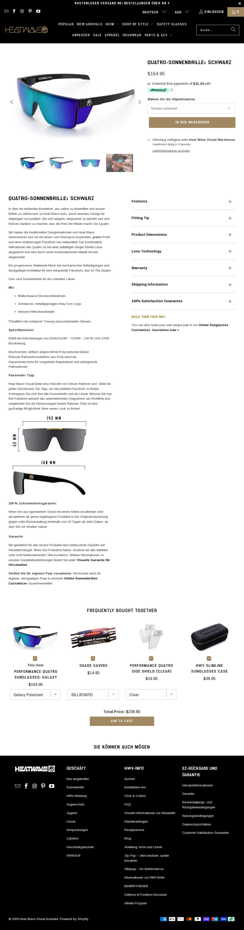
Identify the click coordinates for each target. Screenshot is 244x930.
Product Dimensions (149, 234)
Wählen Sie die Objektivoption (171, 99)
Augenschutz (75, 804)
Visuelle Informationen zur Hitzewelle (149, 813)
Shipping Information (150, 284)
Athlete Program (135, 903)
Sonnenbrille (75, 787)
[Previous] (12, 102)
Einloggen (214, 12)
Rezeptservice (134, 830)
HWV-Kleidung (76, 796)
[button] (112, 24)
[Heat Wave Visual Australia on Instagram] (22, 12)
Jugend (71, 813)
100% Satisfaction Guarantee (157, 301)
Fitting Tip (140, 218)
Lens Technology (146, 251)
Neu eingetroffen (77, 779)
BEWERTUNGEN (136, 886)
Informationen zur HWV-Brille (144, 877)
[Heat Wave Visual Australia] (27, 30)
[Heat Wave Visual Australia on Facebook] (14, 12)
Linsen (71, 821)
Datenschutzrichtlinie (196, 824)
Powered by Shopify (74, 919)
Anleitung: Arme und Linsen (143, 847)
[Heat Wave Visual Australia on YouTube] (38, 12)
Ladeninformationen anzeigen (171, 150)
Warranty (139, 268)
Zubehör (72, 838)
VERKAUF (73, 855)
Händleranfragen (136, 821)
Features (139, 201)
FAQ (127, 804)
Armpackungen (77, 830)
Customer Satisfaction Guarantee (205, 832)
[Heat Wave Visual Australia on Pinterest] (30, 12)
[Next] (139, 102)
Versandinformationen (197, 785)
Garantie (188, 793)
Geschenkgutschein (80, 847)
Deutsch (151, 12)
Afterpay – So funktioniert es (144, 869)
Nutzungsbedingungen (198, 816)
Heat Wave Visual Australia (39, 919)
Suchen (129, 779)
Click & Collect (134, 796)
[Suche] (233, 30)
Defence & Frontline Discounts (145, 894)
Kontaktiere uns (135, 787)
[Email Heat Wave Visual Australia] (6, 12)
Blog (127, 838)
